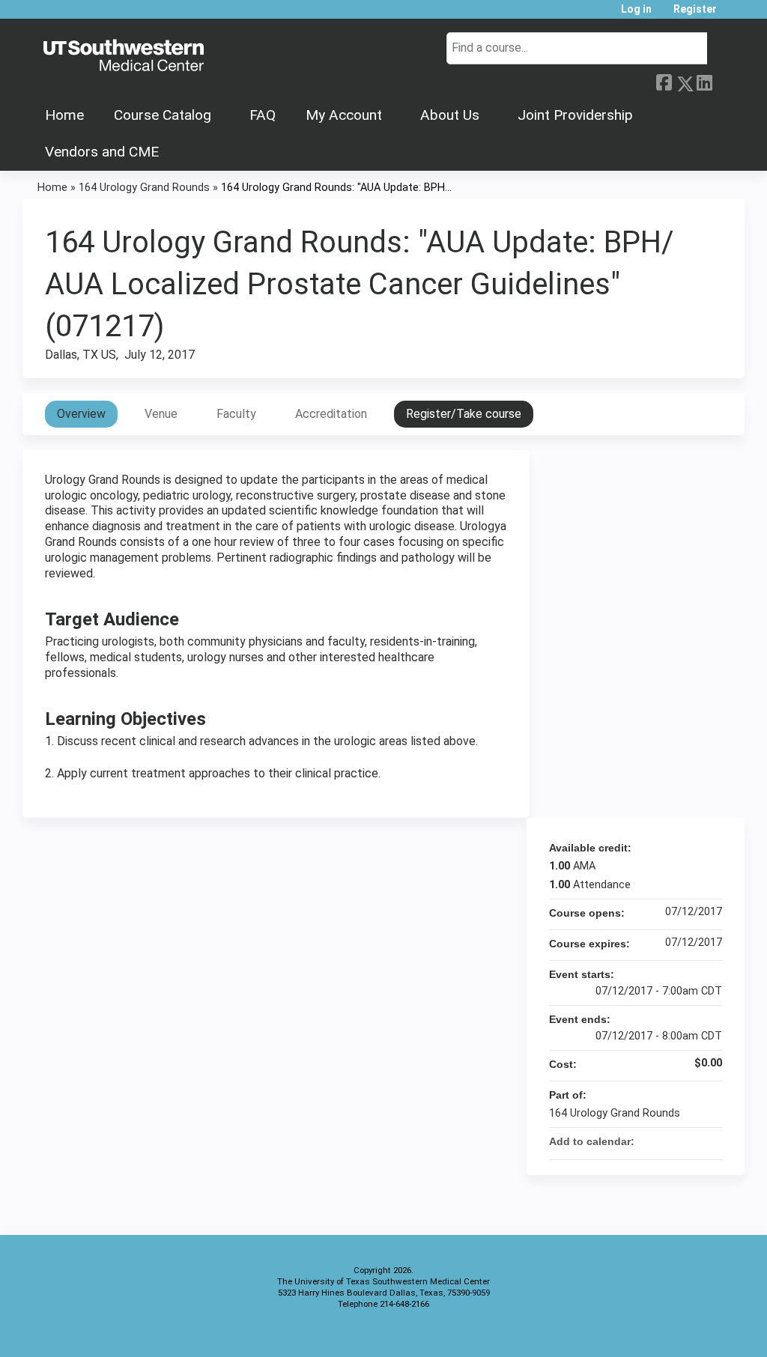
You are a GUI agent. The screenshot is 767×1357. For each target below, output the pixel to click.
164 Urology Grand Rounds (144, 187)
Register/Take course (463, 414)
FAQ (262, 115)
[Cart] (732, 14)
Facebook (663, 81)
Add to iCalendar (690, 1140)
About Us (449, 115)
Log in (636, 9)
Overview (81, 414)
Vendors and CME (102, 151)
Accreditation (331, 414)
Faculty (236, 414)
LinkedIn (704, 81)
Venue (161, 414)
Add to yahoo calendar (671, 1141)
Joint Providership (575, 115)
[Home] (123, 56)
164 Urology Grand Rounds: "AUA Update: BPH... (336, 187)
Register (695, 9)
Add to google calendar (651, 1141)
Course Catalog (162, 115)
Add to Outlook (710, 1141)
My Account (344, 115)
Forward (724, 80)
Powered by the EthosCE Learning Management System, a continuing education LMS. (691, 1333)
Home (64, 115)
